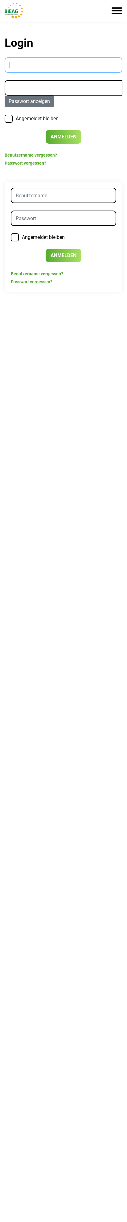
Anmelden (63, 137)
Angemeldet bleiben (37, 118)
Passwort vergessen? (25, 163)
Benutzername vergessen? (31, 155)
